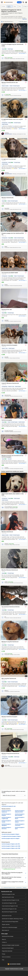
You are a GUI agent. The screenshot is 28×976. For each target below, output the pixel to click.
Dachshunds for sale (6, 891)
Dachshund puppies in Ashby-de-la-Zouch (19, 811)
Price (20, 6)
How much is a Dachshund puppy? (9, 927)
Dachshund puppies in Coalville (6, 821)
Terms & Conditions (6, 956)
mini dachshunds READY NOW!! (10, 272)
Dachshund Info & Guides (7, 936)
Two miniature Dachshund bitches (11, 606)
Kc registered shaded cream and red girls (12, 119)
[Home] (1, 887)
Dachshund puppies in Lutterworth (19, 825)
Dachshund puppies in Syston (19, 828)
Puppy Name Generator (7, 951)
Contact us (4, 942)
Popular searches (6, 924)
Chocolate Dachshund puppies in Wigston (10, 834)
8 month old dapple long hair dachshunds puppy (12, 45)
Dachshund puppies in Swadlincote (6, 811)
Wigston (24, 887)
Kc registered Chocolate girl (9, 159)
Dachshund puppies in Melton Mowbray (19, 815)
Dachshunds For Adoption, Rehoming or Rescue (12, 918)
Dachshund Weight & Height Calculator (10, 945)
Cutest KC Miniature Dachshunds (10, 383)
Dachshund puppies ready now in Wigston (10, 838)
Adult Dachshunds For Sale (8, 897)
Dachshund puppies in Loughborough (6, 818)
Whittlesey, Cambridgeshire (17, 173)
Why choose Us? (5, 930)
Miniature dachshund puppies (9, 345)
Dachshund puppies (7, 420)
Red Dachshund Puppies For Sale (9, 908)
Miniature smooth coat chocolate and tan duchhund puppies (12, 456)
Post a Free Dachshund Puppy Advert (10, 921)
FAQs (3, 959)
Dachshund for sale (7, 309)
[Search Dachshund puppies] (23, 2)
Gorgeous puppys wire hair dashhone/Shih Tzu (13, 234)
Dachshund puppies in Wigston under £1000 (11, 846)
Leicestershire (19, 887)
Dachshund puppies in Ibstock (19, 818)
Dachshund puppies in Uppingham (6, 825)
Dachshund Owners (9, 2)
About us (4, 939)
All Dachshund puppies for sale (8, 806)
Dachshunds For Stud (6, 915)
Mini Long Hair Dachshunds (9, 678)
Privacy (3, 954)
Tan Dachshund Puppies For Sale (9, 903)
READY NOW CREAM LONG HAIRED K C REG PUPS (13, 494)
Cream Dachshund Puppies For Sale (10, 906)
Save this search (23, 21)
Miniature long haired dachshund (10, 753)
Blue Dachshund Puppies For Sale (9, 911)
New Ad (19, 2)
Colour (14, 6)
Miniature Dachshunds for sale (10, 82)
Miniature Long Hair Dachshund (10, 641)
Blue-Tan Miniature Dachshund (10, 570)
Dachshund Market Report (8, 948)
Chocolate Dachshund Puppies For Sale (10, 900)
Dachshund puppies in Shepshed (6, 815)
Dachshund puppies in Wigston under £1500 (11, 848)
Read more (25, 19)
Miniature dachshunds (7, 197)
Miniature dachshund (7, 531)
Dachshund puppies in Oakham (19, 821)
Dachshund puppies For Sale (8, 894)
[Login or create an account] (26, 2)
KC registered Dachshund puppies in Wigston (11, 836)
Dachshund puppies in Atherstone (6, 828)
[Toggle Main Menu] (2, 2)
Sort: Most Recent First (7, 21)
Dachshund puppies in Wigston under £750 (11, 844)
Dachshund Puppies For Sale (9, 887)
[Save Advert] (25, 44)
